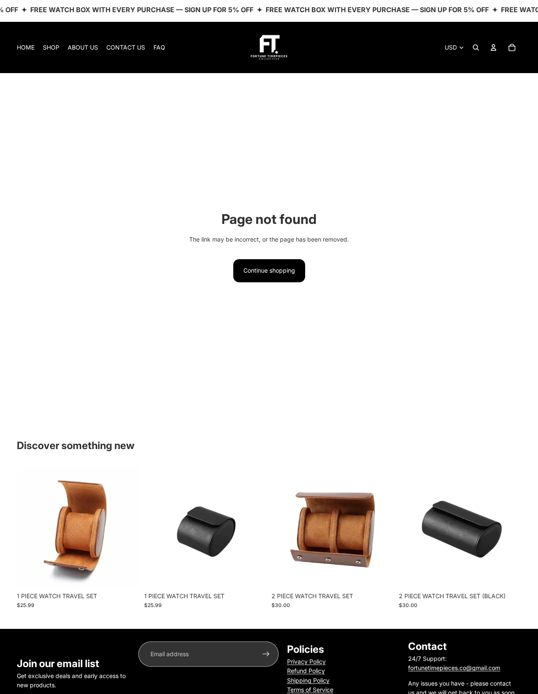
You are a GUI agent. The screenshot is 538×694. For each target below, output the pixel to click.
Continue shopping (269, 270)
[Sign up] (266, 654)
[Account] (493, 48)
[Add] (126, 575)
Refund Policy (306, 670)
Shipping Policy (308, 679)
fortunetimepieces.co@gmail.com (454, 667)
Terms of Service (310, 689)
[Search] (476, 48)
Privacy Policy (306, 661)
